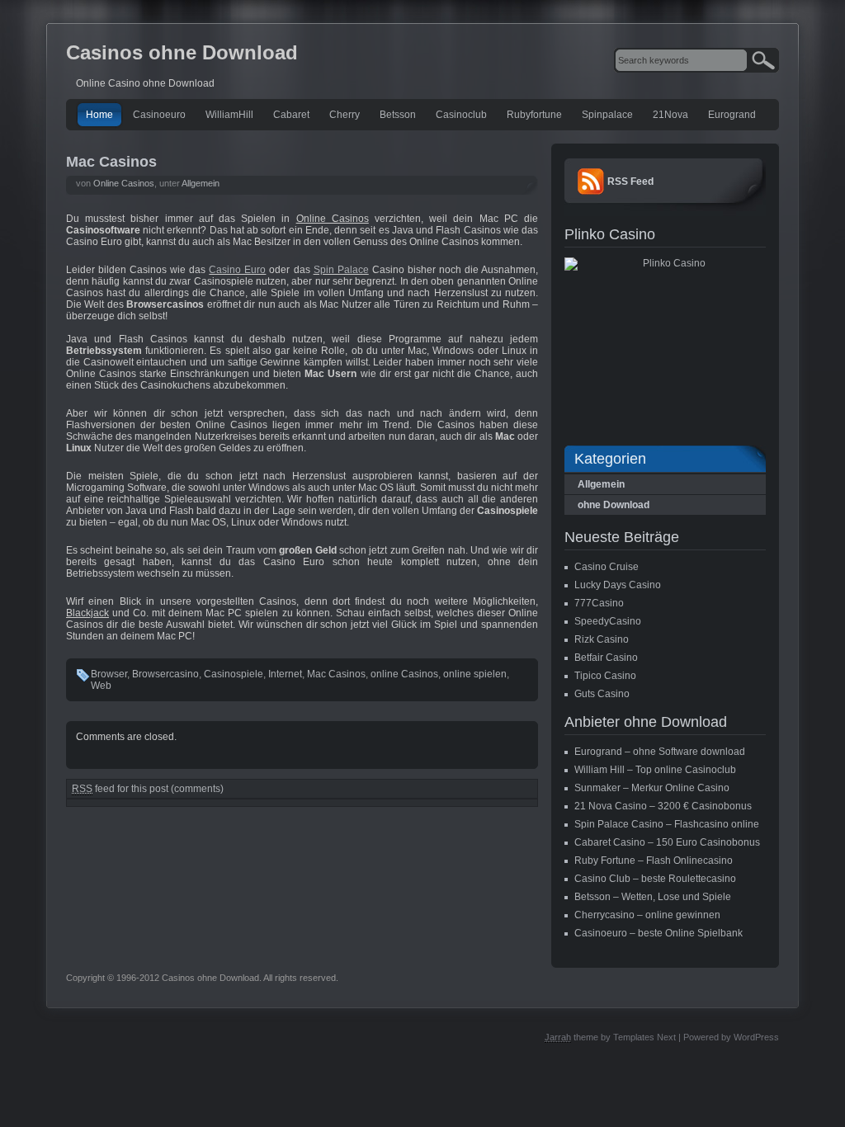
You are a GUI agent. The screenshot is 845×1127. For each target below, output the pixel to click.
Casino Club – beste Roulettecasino (655, 878)
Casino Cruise (606, 567)
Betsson (398, 114)
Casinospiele (233, 674)
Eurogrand (732, 114)
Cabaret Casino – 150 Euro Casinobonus (667, 842)
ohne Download (613, 505)
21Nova (670, 114)
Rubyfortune (534, 114)
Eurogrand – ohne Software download (659, 751)
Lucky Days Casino (617, 585)
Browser (109, 674)
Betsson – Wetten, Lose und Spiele (652, 897)
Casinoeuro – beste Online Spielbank (658, 933)
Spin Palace (341, 270)
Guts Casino (602, 694)
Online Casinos (123, 183)
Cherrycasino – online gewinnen (647, 915)
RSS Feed (630, 181)
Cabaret (291, 114)
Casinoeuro (159, 114)
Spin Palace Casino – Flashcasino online (666, 824)
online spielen (475, 674)
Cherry (344, 114)
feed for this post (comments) (148, 789)
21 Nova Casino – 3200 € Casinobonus (663, 806)
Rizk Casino (601, 639)
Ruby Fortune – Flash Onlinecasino (653, 860)
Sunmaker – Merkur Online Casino (651, 788)
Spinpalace (607, 114)
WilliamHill (229, 114)
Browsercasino (165, 674)
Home (99, 114)
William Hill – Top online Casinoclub (655, 770)
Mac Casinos (111, 161)
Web (101, 685)
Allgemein (201, 183)
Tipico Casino (605, 675)
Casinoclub (461, 114)
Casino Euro (237, 270)
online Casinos (404, 674)
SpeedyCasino (607, 621)
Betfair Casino (606, 657)
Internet (285, 674)
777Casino (599, 603)
